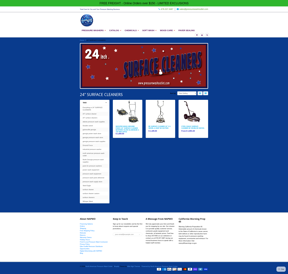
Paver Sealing (186, 30)
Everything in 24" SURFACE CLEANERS (92, 109)
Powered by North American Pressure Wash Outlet (159, 266)
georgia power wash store (92, 133)
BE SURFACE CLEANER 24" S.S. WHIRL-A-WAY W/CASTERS (159, 127)
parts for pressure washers (92, 166)
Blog (81, 253)
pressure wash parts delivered (93, 178)
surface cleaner (88, 189)
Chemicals (131, 30)
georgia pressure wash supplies (94, 141)
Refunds (83, 233)
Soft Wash (148, 30)
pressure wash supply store (92, 182)
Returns (83, 235)
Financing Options (86, 224)
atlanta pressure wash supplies (94, 122)
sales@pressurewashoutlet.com (193, 9)
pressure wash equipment (92, 174)
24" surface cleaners (90, 118)
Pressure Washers (93, 30)
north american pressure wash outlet (93, 154)
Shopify (116, 266)
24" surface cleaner (90, 114)
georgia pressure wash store (93, 137)
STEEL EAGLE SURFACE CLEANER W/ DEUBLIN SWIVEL (193, 127)
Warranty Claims (86, 237)
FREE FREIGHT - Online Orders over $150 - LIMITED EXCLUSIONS (144, 3)
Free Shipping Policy (87, 231)
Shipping (83, 228)
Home (82, 40)
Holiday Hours (85, 240)
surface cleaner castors (91, 193)
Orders (82, 226)
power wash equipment (91, 170)
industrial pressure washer (92, 149)
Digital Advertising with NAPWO (91, 251)
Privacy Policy (85, 244)
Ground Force (88, 145)
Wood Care (166, 30)
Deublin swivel (88, 126)
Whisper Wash (88, 201)
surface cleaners (88, 197)
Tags (85, 103)
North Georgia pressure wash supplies (93, 161)
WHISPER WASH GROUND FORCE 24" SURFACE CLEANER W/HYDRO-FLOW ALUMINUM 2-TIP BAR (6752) (127, 129)
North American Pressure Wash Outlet (99, 266)
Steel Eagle (87, 185)
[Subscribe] (139, 234)
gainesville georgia (89, 129)
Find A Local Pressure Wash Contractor (94, 242)
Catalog (114, 30)
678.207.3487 (167, 9)
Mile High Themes (133, 266)
